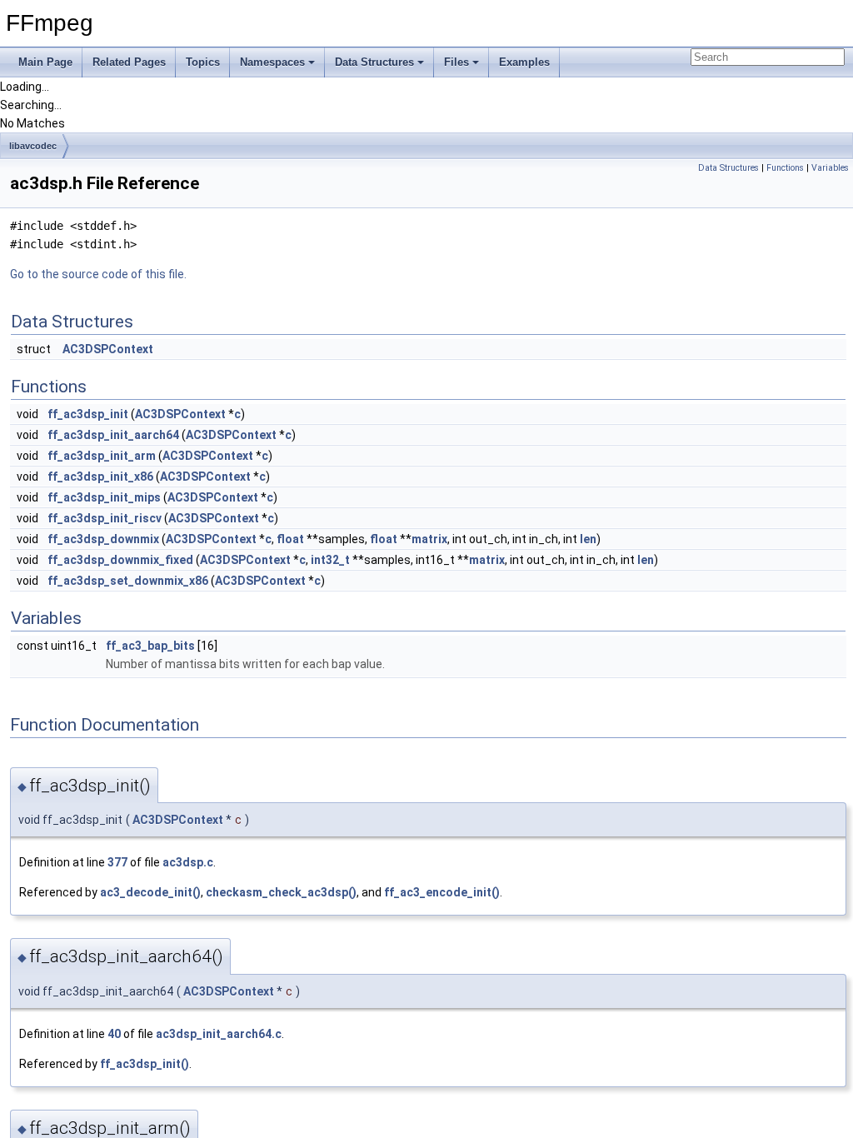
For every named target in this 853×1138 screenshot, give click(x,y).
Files (456, 62)
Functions (785, 167)
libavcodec (33, 146)
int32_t (330, 560)
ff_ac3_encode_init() (442, 892)
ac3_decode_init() (150, 892)
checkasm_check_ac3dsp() (281, 892)
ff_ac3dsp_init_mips (104, 497)
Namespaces (272, 62)
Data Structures (374, 62)
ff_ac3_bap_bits (150, 645)
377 (117, 862)
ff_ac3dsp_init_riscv (104, 518)
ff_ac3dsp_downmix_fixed (120, 560)
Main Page (45, 62)
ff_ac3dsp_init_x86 (100, 476)
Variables (830, 167)
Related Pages (129, 62)
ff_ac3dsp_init (87, 414)
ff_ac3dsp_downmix (103, 539)
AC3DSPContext (107, 349)
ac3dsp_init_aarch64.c (219, 1034)
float (290, 539)
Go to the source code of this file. (98, 274)
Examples (524, 62)
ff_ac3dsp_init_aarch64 (113, 435)
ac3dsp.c (187, 862)
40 (114, 1034)
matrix (429, 539)
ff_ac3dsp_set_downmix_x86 (127, 580)
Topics (203, 62)
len (588, 539)
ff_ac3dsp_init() (144, 1064)
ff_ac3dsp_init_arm (101, 455)
